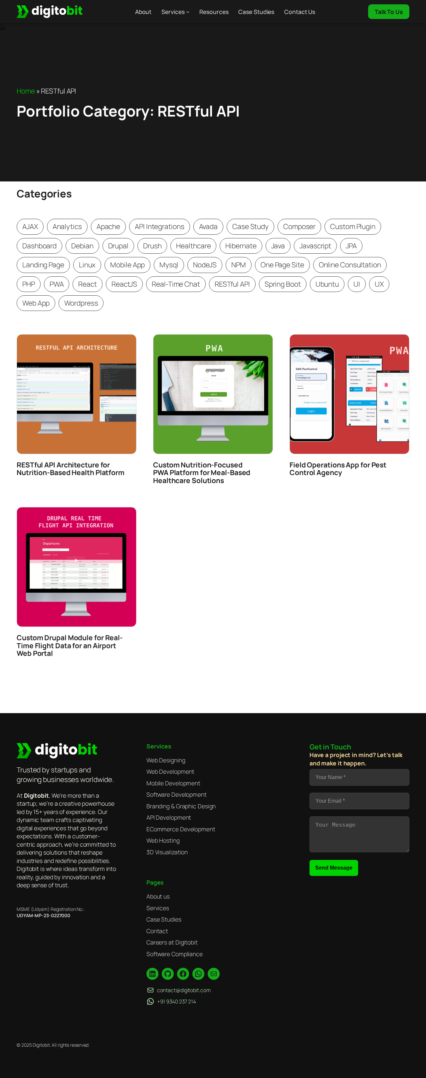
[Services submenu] (187, 11)
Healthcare (193, 245)
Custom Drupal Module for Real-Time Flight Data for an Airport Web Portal (70, 646)
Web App (36, 303)
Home (26, 91)
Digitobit (36, 795)
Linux (87, 264)
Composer (299, 226)
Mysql (168, 264)
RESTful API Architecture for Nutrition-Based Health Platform (70, 469)
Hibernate (240, 245)
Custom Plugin (352, 226)
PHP (28, 284)
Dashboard (39, 245)
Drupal (118, 245)
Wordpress (81, 303)
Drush (152, 245)
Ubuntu (327, 284)
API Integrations (159, 226)
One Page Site (282, 264)
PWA (57, 284)
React (87, 284)
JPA (351, 245)
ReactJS (124, 284)
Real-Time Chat (176, 284)
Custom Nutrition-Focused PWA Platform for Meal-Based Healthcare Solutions (201, 473)
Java (278, 245)
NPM (238, 264)
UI (356, 284)
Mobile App (127, 264)
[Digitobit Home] (57, 750)
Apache (108, 226)
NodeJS (205, 264)
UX (379, 284)
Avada (208, 226)
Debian (82, 245)
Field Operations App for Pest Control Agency (338, 469)
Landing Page (43, 264)
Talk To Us (389, 12)
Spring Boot (283, 284)
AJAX (30, 226)
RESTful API (232, 284)
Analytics (67, 226)
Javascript (315, 245)
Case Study (250, 226)
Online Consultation (350, 264)
